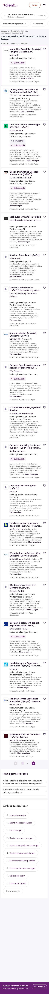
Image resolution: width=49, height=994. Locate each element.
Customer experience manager (24, 845)
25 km (40, 15)
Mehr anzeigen (27, 78)
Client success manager (21, 823)
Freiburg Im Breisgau (19, 31)
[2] (33, 763)
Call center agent (18, 883)
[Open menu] (44, 5)
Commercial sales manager (22, 868)
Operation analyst (18, 815)
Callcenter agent (17, 876)
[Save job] (44, 49)
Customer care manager (21, 838)
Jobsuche (5, 31)
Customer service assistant (22, 853)
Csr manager (16, 830)
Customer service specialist (22, 860)
